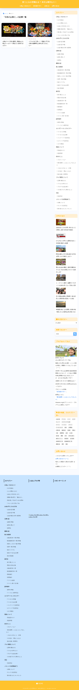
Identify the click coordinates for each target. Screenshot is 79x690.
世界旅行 (59, 109)
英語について (60, 147)
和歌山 (73, 430)
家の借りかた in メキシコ (64, 208)
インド (69, 419)
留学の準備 (60, 122)
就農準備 (62, 433)
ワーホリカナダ (59, 427)
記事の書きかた (61, 180)
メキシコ (70, 424)
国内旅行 (59, 106)
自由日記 (59, 196)
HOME (40, 683)
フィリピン (64, 424)
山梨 (67, 433)
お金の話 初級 (61, 41)
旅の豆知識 (60, 88)
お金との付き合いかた (63, 26)
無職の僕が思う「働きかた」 (65, 29)
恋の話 (57, 435)
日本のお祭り (71, 435)
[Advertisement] (64, 493)
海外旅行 (66, 438)
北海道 (69, 430)
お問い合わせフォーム (62, 458)
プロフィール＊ (61, 159)
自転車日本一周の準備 (63, 70)
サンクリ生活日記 (62, 205)
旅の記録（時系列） (63, 174)
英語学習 (59, 153)
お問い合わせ (55, 6)
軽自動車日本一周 (62, 103)
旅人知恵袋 (59, 67)
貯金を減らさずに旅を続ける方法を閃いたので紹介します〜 (66, 255)
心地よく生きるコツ (25, 6)
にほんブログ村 (33, 517)
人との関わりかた (62, 23)
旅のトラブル (61, 82)
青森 (67, 444)
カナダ (73, 419)
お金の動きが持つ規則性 (64, 47)
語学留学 (58, 119)
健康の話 (63, 430)
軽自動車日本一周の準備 (64, 73)
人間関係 (70, 427)
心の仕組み (60, 20)
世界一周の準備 (61, 79)
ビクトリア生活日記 (63, 140)
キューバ (58, 421)
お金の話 (58, 419)
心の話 (71, 433)
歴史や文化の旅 (61, 97)
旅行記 (58, 91)
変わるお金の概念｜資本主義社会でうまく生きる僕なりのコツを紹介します (66, 270)
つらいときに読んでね (63, 35)
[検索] (75, 334)
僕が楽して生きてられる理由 (65, 32)
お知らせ (46, 6)
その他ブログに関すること (64, 189)
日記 (57, 193)
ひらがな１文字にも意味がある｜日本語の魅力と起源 (66, 242)
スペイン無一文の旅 (63, 115)
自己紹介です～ (37, 6)
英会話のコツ (61, 150)
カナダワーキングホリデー (64, 128)
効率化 (59, 60)
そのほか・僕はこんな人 (64, 171)
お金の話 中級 (61, 44)
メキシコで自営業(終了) (63, 199)
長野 (63, 444)
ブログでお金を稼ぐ (63, 186)
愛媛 (62, 435)
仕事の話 (58, 51)
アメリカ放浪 (61, 112)
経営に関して (61, 57)
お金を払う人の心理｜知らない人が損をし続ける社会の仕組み (66, 229)
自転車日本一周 (61, 100)
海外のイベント (59, 438)
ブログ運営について (62, 177)
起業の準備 (60, 54)
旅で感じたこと (61, 94)
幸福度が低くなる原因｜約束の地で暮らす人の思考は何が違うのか (66, 311)
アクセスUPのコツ (62, 183)
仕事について (61, 202)
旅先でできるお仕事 (63, 85)
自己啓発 (72, 438)
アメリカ (63, 419)
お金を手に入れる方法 (62, 38)
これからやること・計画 (64, 168)
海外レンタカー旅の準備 (64, 76)
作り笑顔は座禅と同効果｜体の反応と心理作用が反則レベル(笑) (66, 297)
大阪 (57, 433)
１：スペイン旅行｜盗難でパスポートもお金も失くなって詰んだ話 (66, 284)
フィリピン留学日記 (63, 125)
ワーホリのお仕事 (62, 134)
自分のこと (59, 156)
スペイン (58, 424)
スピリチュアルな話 (66, 421)
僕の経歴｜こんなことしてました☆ (66, 164)
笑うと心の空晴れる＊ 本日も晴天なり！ (39, 2)
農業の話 (58, 63)
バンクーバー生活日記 (63, 137)
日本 (66, 435)
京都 (65, 427)
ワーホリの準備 (61, 131)
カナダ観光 (60, 143)
